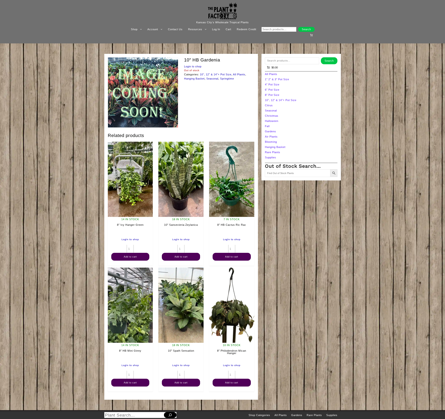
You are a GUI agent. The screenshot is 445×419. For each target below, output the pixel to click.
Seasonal (212, 78)
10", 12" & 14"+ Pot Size (215, 74)
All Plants (239, 74)
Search (306, 29)
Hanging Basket (194, 78)
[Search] (170, 415)
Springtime (227, 78)
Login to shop (192, 66)
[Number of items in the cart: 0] (311, 35)
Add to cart (130, 256)
